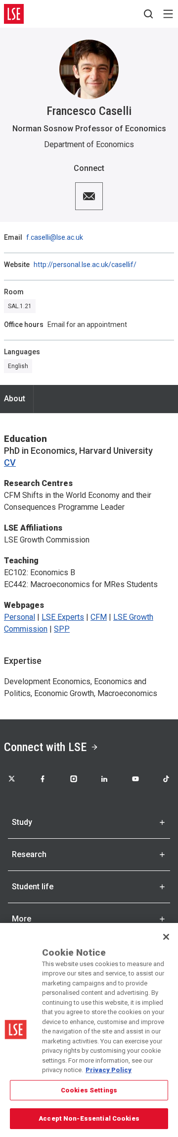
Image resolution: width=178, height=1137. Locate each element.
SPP (62, 629)
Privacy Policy (109, 1070)
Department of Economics (89, 144)
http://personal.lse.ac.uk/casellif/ (85, 264)
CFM (98, 617)
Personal (19, 617)
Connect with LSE (45, 747)
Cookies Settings (89, 1090)
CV (10, 462)
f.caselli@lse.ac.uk (54, 237)
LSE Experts (63, 617)
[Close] (166, 937)
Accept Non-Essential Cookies (89, 1118)
